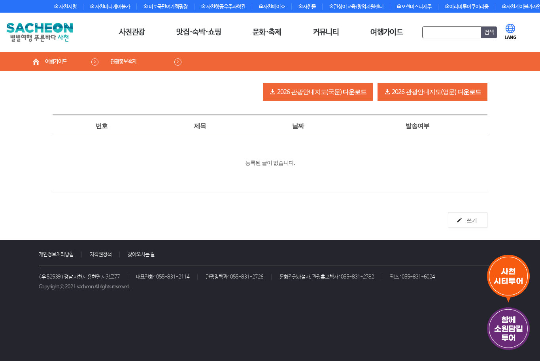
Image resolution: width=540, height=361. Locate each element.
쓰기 (471, 220)
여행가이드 (386, 32)
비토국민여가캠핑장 (168, 7)
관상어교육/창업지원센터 (358, 7)
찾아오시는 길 (141, 255)
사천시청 (68, 7)
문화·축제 (267, 32)
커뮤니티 (326, 32)
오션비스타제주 (416, 7)
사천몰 (309, 7)
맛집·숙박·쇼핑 (198, 32)
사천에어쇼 (274, 7)
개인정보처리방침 (56, 255)
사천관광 (132, 32)
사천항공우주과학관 (225, 7)
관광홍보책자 (123, 61)
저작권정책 (100, 255)
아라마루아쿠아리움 (469, 7)
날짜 (298, 125)
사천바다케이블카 (112, 7)
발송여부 (417, 125)
